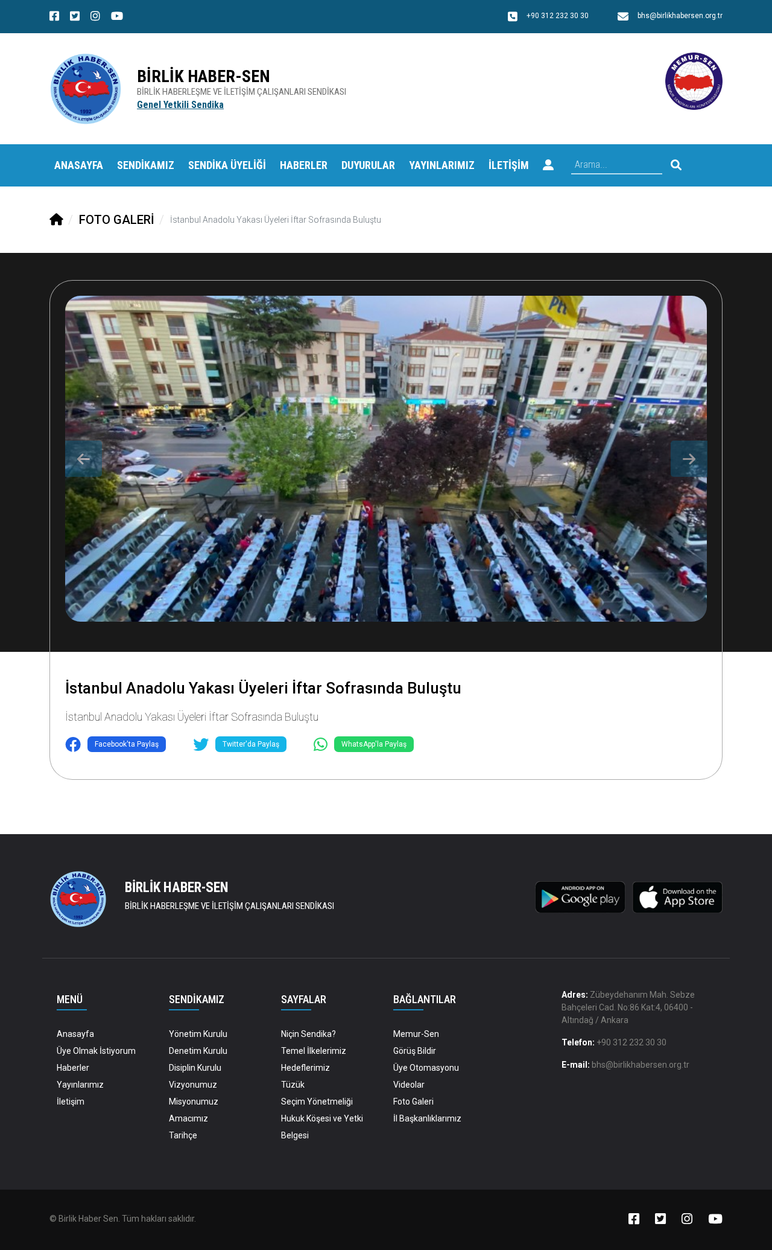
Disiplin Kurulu (195, 1068)
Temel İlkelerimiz (313, 1051)
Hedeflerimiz (305, 1068)
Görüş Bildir (414, 1051)
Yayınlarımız (80, 1084)
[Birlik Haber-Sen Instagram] (95, 17)
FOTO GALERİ (116, 219)
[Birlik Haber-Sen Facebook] (54, 17)
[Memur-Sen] (694, 80)
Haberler (73, 1068)
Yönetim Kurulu (198, 1034)
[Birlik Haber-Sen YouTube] (117, 17)
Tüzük (293, 1084)
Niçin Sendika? (308, 1034)
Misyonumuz (193, 1101)
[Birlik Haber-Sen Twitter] (75, 17)
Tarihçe (183, 1135)
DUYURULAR (368, 165)
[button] (548, 165)
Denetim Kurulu (198, 1051)
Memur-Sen (416, 1034)
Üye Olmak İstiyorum (96, 1051)
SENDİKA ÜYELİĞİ (227, 165)
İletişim (70, 1101)
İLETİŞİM (509, 165)
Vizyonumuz (193, 1084)
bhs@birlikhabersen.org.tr (640, 1065)
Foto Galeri (413, 1101)
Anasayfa (78, 165)
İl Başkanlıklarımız (427, 1118)
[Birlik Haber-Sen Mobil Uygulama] (580, 896)
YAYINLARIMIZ (442, 165)
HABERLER (303, 165)
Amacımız (188, 1118)
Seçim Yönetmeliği (317, 1101)
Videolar (409, 1084)
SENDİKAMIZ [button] (145, 165)
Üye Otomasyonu (426, 1068)
